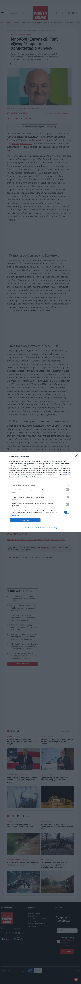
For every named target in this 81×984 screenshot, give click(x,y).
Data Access (40, 528)
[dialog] (40, 492)
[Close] (77, 456)
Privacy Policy (52, 528)
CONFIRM (25, 520)
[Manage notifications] (76, 979)
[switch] (66, 489)
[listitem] (40, 485)
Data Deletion (28, 528)
